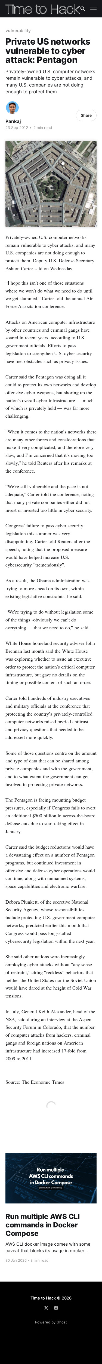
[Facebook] (56, 1308)
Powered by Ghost (51, 1322)
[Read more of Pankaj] (12, 108)
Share (86, 115)
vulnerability (18, 30)
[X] (46, 1308)
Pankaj (13, 121)
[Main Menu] (93, 9)
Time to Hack (43, 1298)
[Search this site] (82, 8)
